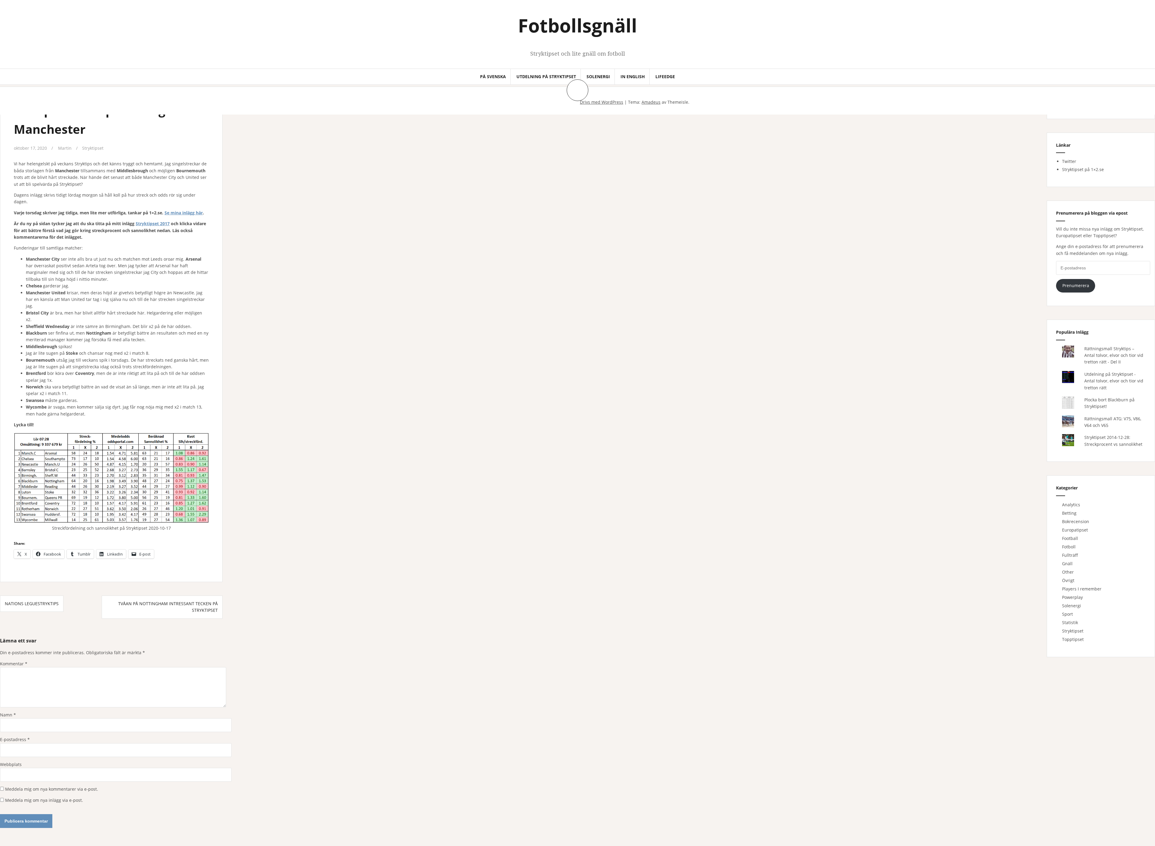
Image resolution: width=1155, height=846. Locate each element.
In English (633, 76)
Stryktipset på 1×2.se (1083, 169)
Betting (1069, 513)
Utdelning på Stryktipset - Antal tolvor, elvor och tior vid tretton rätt (1113, 381)
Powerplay (1072, 597)
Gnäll (1067, 563)
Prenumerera (1075, 285)
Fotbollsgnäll (577, 25)
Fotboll (1069, 547)
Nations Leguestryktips (32, 603)
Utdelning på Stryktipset (546, 76)
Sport (1067, 614)
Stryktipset (92, 148)
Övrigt (1068, 580)
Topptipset (1073, 639)
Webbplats (11, 764)
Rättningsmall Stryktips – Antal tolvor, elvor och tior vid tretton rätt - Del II (1113, 355)
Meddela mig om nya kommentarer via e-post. (51, 789)
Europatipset (1075, 530)
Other (1068, 572)
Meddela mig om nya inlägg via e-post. (44, 800)
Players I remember (1081, 589)
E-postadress (15, 739)
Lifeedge (665, 76)
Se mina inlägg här (184, 213)
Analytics (1071, 504)
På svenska (493, 76)
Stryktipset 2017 (153, 223)
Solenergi (598, 76)
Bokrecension (1075, 521)
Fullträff (1070, 555)
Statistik (1070, 622)
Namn (8, 715)
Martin (65, 148)
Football (1070, 538)
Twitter (1069, 161)
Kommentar (13, 664)
